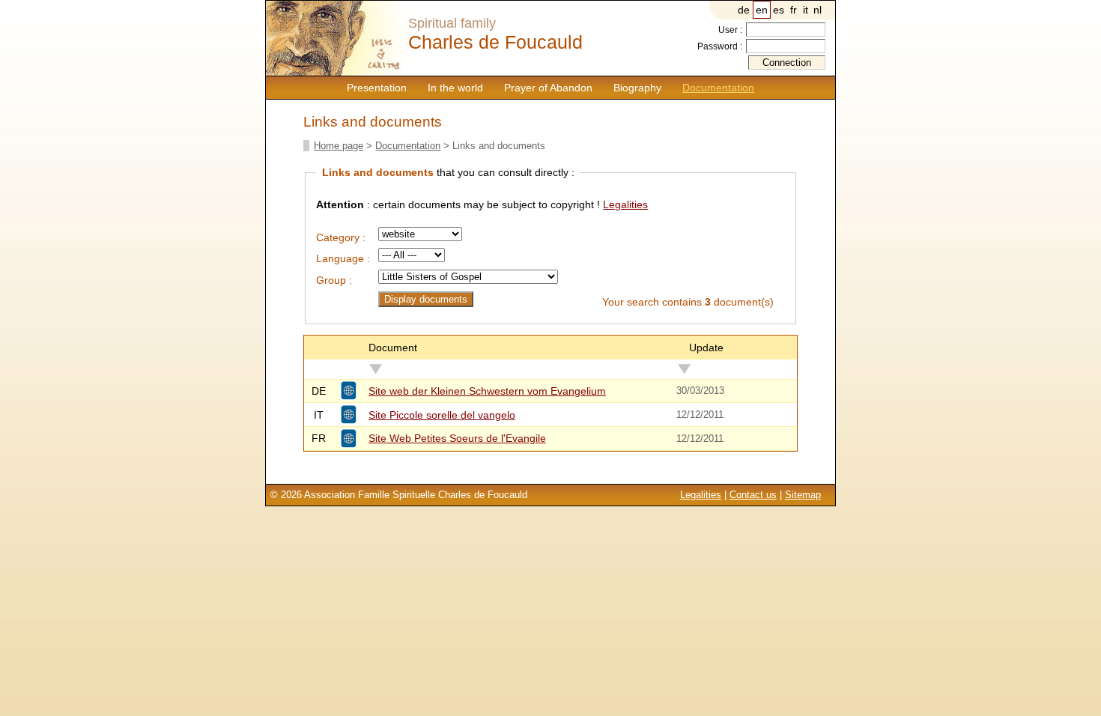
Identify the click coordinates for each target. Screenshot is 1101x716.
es (778, 10)
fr (793, 10)
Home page (338, 145)
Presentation (377, 88)
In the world (455, 88)
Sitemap (803, 494)
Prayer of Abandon (548, 88)
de (744, 10)
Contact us (753, 494)
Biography (637, 88)
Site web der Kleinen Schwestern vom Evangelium (487, 391)
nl (817, 10)
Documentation (718, 88)
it (805, 10)
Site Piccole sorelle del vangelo (441, 415)
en (762, 10)
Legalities (625, 204)
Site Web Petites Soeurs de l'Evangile (457, 438)
